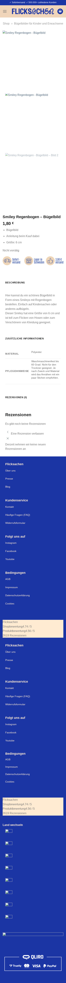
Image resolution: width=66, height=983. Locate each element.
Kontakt (9, 506)
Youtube (9, 559)
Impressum (11, 587)
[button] (5, 11)
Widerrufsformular (15, 523)
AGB (7, 579)
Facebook (10, 551)
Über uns (10, 470)
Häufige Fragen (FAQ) (17, 514)
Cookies (9, 603)
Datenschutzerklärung (17, 595)
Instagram (11, 542)
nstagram (11, 724)
